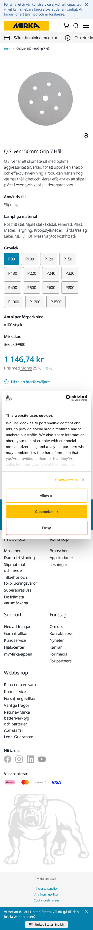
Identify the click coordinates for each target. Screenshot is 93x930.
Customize (44, 512)
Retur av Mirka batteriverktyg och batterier (17, 718)
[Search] (76, 26)
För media (58, 654)
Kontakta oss (61, 633)
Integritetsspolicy (46, 888)
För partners (61, 661)
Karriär (56, 647)
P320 (69, 273)
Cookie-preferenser (46, 900)
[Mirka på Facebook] (7, 759)
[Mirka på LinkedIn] (30, 759)
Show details (66, 480)
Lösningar (58, 564)
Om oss (56, 626)
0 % (49, 368)
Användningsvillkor (46, 894)
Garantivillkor (16, 633)
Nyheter (57, 640)
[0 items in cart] (66, 26)
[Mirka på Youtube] (42, 759)
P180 (12, 273)
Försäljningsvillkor (20, 698)
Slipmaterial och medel (14, 567)
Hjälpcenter (14, 647)
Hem (7, 49)
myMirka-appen (18, 654)
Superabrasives (17, 590)
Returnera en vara (20, 684)
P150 (67, 259)
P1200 (35, 302)
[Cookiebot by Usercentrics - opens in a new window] (66, 398)
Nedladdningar (17, 626)
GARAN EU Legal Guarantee (18, 733)
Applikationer (61, 557)
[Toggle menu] (86, 26)
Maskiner (12, 550)
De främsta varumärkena (16, 600)
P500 (31, 287)
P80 (11, 259)
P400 (12, 287)
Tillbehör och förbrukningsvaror (20, 580)
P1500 (56, 302)
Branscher (59, 550)
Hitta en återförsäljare (30, 382)
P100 (29, 259)
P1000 (13, 302)
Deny (46, 528)
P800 (69, 287)
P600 (50, 287)
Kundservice (15, 640)
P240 (50, 273)
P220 (31, 273)
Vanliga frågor (16, 705)
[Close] (86, 911)
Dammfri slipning (19, 557)
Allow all (47, 495)
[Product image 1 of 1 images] (46, 100)
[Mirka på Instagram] (19, 759)
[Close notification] (86, 4)
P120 (48, 259)
